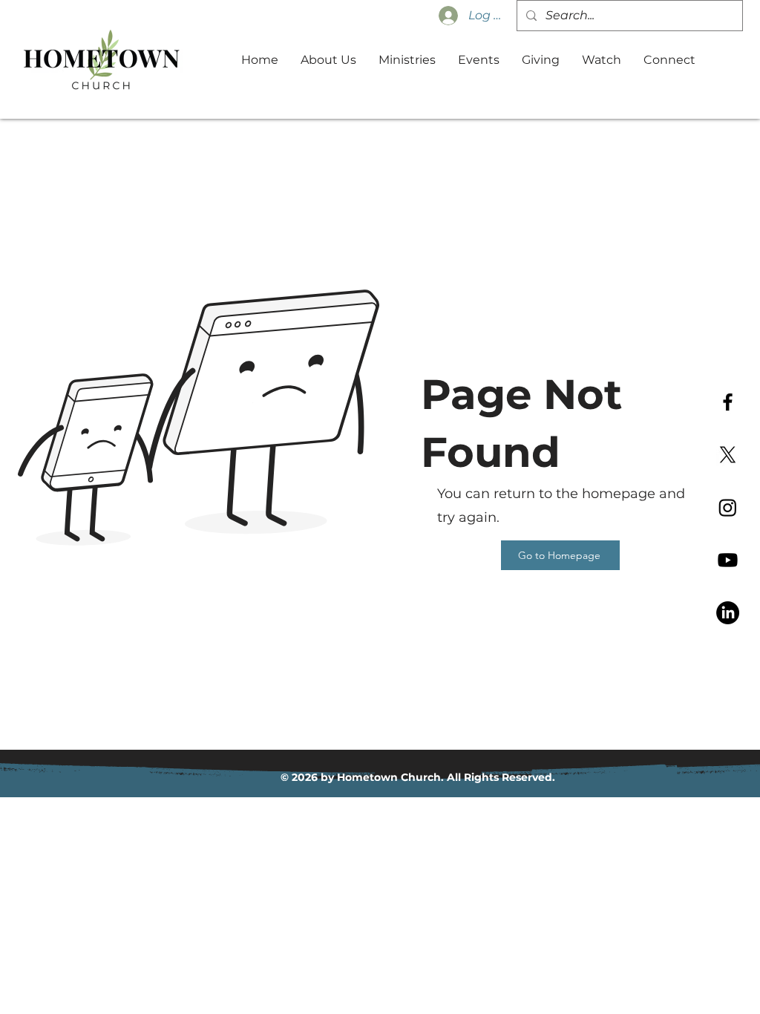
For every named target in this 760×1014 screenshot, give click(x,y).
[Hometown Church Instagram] (727, 507)
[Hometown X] (727, 454)
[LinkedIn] (727, 612)
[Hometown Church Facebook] (727, 401)
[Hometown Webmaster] (727, 560)
